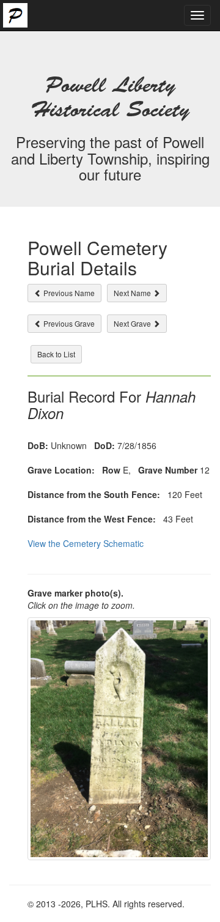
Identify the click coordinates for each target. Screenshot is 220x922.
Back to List (56, 354)
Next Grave (133, 323)
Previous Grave (68, 323)
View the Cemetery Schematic (86, 543)
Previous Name (68, 293)
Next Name (133, 293)
